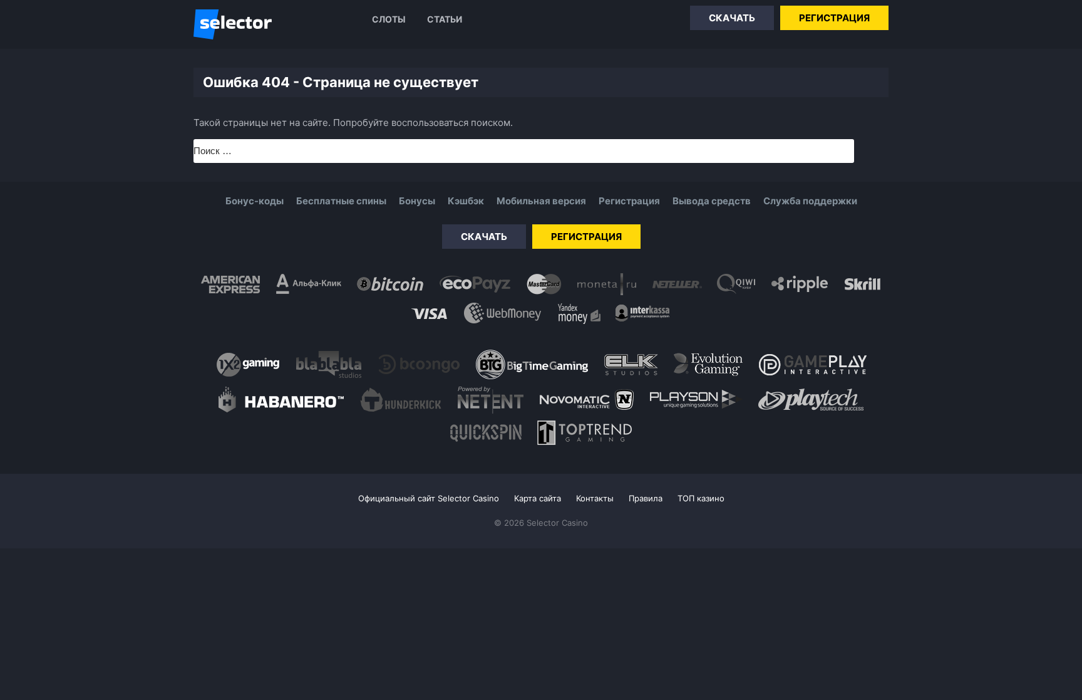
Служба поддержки (810, 201)
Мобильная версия (541, 201)
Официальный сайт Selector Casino (428, 498)
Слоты (389, 19)
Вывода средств (711, 201)
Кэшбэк (466, 201)
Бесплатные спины (341, 201)
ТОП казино (701, 498)
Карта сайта (537, 498)
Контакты (595, 498)
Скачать (732, 18)
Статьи (444, 19)
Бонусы (417, 201)
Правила (645, 498)
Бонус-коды (254, 201)
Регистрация (834, 18)
